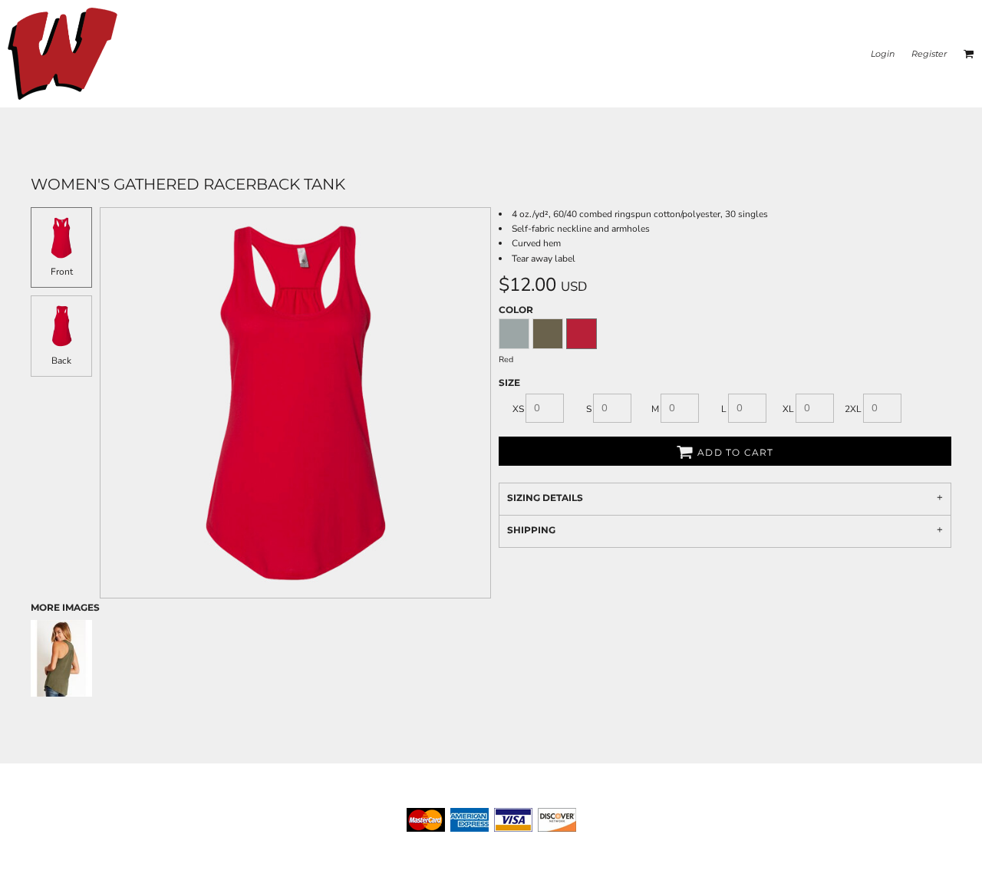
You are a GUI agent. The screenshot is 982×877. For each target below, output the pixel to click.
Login (883, 53)
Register (929, 53)
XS (518, 409)
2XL (853, 409)
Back (61, 360)
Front (62, 271)
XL (788, 409)
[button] (969, 53)
